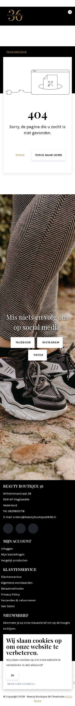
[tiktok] (33, 528)
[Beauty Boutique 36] (15, 15)
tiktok (38, 355)
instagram (50, 342)
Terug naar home (48, 155)
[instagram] (21, 528)
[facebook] (8, 528)
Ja (12, 675)
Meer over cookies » (22, 684)
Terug (20, 155)
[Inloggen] (52, 14)
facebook (23, 342)
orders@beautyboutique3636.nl (34, 517)
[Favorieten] (60, 14)
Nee (27, 675)
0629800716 (16, 511)
